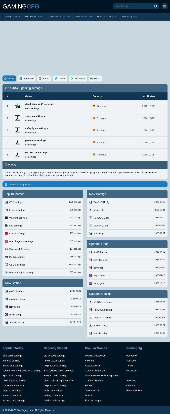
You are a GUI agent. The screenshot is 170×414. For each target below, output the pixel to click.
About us (131, 380)
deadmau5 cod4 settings (39, 104)
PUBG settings (17, 257)
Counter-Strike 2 (94, 380)
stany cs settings (35, 116)
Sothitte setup (16, 322)
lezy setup (14, 306)
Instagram (131, 370)
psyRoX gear (100, 252)
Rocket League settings (21, 272)
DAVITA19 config (102, 317)
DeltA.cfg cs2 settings (14, 380)
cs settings (30, 120)
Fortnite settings (17, 210)
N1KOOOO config (102, 302)
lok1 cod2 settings (12, 355)
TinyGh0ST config (102, 309)
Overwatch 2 (92, 390)
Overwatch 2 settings (20, 249)
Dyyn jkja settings (12, 390)
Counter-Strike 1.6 (95, 370)
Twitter (129, 365)
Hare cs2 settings (12, 395)
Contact (130, 385)
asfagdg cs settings (36, 128)
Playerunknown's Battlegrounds (102, 375)
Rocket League (93, 400)
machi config (100, 333)
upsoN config (100, 325)
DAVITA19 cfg (100, 225)
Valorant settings (18, 217)
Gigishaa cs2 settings (55, 365)
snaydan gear (100, 260)
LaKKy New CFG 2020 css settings (21, 370)
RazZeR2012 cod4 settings (58, 370)
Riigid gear (99, 275)
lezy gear (98, 267)
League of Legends (95, 355)
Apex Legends (93, 365)
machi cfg (98, 233)
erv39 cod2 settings (54, 355)
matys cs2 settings (12, 365)
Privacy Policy (134, 390)
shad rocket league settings (59, 380)
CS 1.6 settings (17, 264)
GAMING (20, 6)
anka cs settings (11, 360)
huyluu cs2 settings (54, 360)
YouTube (131, 360)
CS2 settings (16, 202)
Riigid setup (15, 314)
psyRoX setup (16, 291)
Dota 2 (88, 395)
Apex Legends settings (21, 241)
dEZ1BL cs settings (36, 152)
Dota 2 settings (17, 233)
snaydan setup (17, 299)
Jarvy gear (99, 283)
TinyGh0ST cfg (101, 202)
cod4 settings (32, 108)
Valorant (89, 360)
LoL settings (15, 225)
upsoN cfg (98, 210)
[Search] (155, 6)
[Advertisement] (85, 45)
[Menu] (165, 6)
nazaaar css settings (13, 400)
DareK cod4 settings (13, 385)
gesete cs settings (35, 140)
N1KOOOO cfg (101, 217)
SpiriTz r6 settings (12, 375)
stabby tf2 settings (54, 395)
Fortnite (89, 385)
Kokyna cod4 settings (55, 375)
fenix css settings (53, 390)
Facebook (131, 355)
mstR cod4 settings (54, 400)
